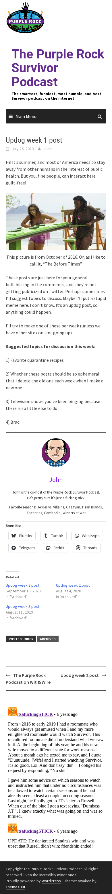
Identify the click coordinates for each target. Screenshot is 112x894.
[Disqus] (56, 776)
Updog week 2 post (73, 585)
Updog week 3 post (22, 606)
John (47, 148)
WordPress (51, 880)
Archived (48, 639)
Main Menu (26, 116)
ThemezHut (15, 886)
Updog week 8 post (22, 585)
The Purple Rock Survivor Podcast (57, 68)
